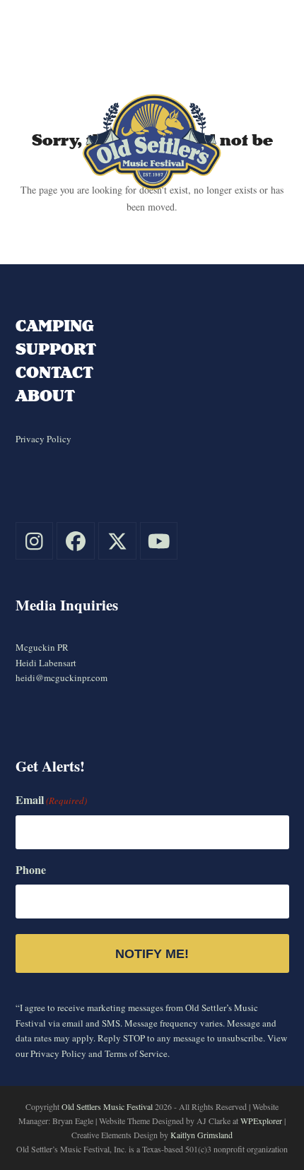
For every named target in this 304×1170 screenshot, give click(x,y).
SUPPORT (56, 348)
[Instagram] (35, 541)
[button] (275, 61)
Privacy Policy (43, 438)
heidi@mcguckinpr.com (61, 677)
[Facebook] (76, 541)
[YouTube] (159, 541)
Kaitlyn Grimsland (201, 1134)
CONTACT (54, 372)
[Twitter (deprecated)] (117, 541)
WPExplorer (261, 1120)
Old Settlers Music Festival (107, 1106)
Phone (31, 869)
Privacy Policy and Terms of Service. (100, 1053)
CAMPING (55, 325)
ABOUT (45, 395)
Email (51, 799)
